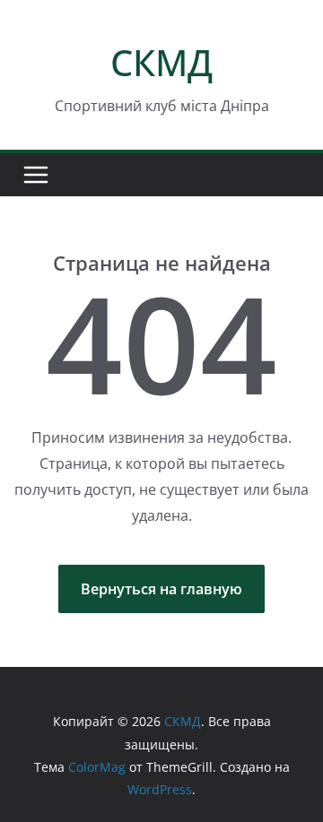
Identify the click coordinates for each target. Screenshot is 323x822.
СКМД (161, 62)
